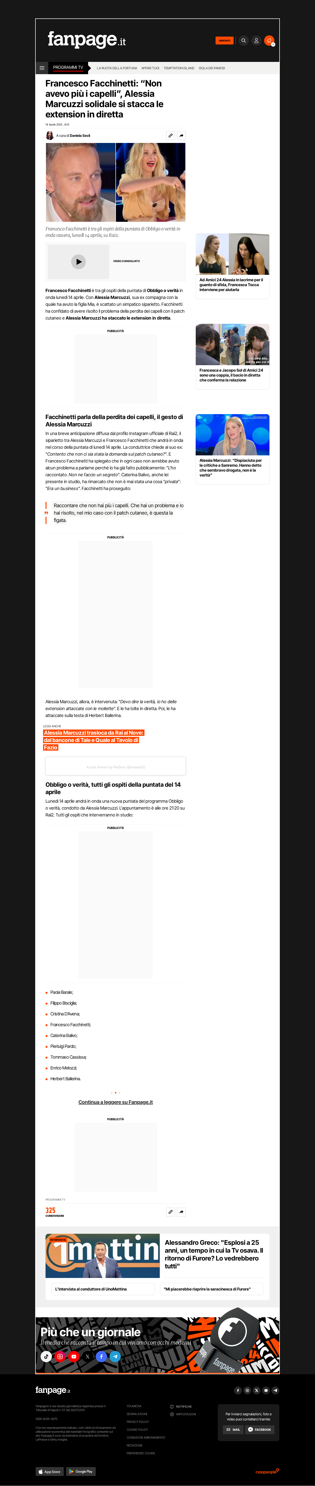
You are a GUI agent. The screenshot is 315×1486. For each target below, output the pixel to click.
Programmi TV (55, 1199)
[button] (181, 135)
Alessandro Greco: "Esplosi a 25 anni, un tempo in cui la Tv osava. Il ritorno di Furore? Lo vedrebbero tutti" (214, 1254)
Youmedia (134, 1406)
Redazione (134, 1445)
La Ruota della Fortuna (117, 68)
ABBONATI (224, 40)
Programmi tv (68, 67)
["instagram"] (60, 1356)
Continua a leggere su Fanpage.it (116, 1102)
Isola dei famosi (212, 68)
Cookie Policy (137, 1429)
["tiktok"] (46, 1356)
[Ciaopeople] (267, 1473)
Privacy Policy (138, 1422)
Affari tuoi (150, 68)
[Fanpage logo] (81, 40)
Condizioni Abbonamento (146, 1437)
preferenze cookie (141, 1453)
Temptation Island (179, 68)
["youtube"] (73, 1356)
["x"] (87, 1356)
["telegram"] (115, 1356)
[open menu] (42, 68)
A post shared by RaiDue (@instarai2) (115, 767)
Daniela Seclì (80, 135)
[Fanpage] (53, 1390)
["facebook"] (101, 1356)
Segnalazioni (137, 1414)
